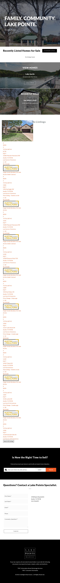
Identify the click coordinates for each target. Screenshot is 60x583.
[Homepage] (4, 2)
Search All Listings (8, 441)
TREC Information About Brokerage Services (30, 568)
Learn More (30, 82)
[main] (30, 270)
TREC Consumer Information (30, 570)
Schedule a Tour (49, 50)
